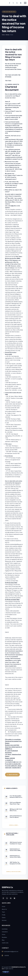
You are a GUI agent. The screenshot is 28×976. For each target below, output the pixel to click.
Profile (3, 914)
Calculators (5, 931)
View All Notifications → (14, 871)
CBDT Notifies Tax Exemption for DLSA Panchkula (15, 861)
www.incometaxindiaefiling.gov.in (14, 544)
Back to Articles (13, 774)
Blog (3, 940)
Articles (7, 34)
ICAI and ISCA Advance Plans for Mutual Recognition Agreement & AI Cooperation (16, 815)
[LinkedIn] (17, 3)
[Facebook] (9, 3)
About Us (4, 909)
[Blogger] (20, 3)
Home (3, 34)
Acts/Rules (5, 929)
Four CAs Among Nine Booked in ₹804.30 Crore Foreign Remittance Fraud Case (16, 795)
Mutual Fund (19, 369)
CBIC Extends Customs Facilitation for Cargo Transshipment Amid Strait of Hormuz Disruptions (16, 841)
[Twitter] (13, 3)
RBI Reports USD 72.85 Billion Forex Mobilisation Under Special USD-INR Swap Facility (16, 808)
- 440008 (6, 955)
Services (4, 920)
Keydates (4, 937)
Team (3, 912)
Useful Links (5, 942)
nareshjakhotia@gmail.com (11, 951)
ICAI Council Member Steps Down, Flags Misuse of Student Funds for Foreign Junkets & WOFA (16, 801)
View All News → (14, 825)
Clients (3, 917)
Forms (3, 934)
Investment (15, 367)
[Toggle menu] (25, 3)
